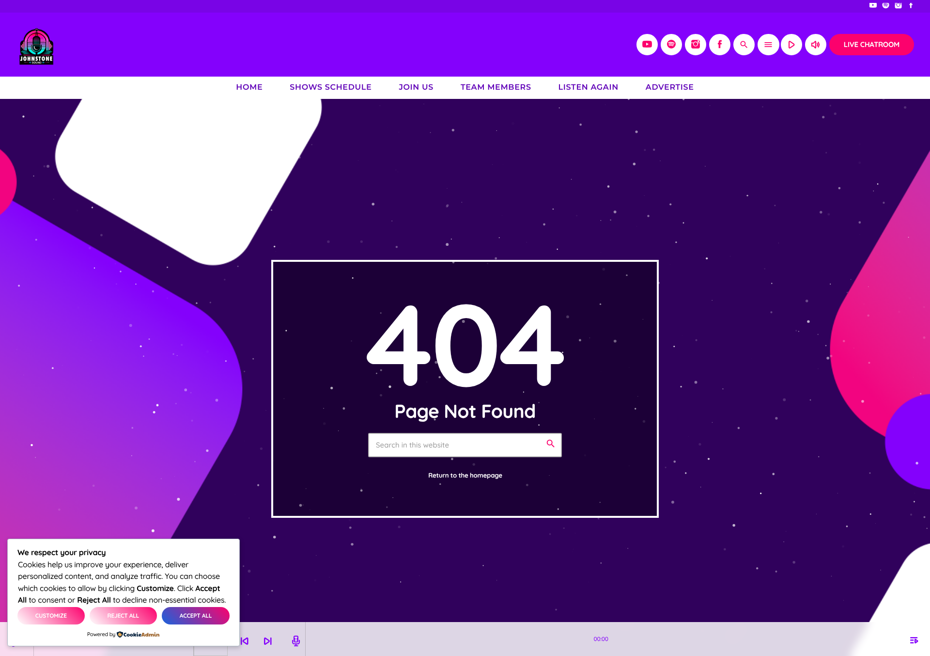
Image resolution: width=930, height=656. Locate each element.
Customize (51, 615)
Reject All (124, 615)
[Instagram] (898, 6)
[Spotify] (886, 6)
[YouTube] (873, 6)
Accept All (196, 615)
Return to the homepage (465, 476)
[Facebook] (911, 6)
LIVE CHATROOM (871, 44)
